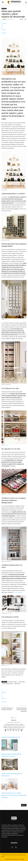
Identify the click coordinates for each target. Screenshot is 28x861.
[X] (19, 730)
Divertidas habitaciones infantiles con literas (7, 708)
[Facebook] (8, 730)
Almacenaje (7, 6)
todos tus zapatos (17, 592)
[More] (14, 35)
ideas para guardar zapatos (7, 683)
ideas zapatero (17, 683)
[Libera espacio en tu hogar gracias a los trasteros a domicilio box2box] (9, 789)
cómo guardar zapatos (12, 681)
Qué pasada (6, 665)
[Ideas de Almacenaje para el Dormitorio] (9, 769)
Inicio (2, 6)
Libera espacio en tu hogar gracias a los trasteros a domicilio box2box (13, 795)
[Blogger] (6, 730)
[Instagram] (11, 730)
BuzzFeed (6, 445)
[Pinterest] (16, 730)
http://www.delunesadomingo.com (14, 722)
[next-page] (2, 800)
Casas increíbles (7, 494)
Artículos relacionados (7, 737)
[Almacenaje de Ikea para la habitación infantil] (9, 750)
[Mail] (14, 730)
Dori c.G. (5, 19)
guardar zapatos (22, 681)
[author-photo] (14, 717)
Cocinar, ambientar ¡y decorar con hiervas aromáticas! (21, 709)
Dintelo (5, 319)
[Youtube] (22, 730)
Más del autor (16, 737)
